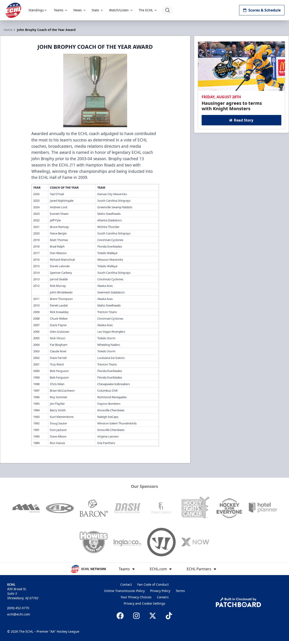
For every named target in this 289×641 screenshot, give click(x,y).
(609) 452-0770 (18, 608)
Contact (126, 584)
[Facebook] (120, 615)
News (77, 10)
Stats (95, 10)
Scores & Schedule (264, 10)
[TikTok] (169, 615)
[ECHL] (13, 10)
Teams (58, 10)
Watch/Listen (119, 10)
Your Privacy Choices (136, 597)
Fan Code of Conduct (153, 584)
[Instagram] (136, 615)
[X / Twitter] (152, 615)
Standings (36, 10)
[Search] (167, 10)
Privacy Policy (160, 591)
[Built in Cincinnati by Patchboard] (238, 602)
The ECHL (146, 10)
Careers (163, 597)
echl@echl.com (18, 614)
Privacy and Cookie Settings (144, 603)
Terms (180, 591)
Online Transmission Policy (124, 591)
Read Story (243, 120)
